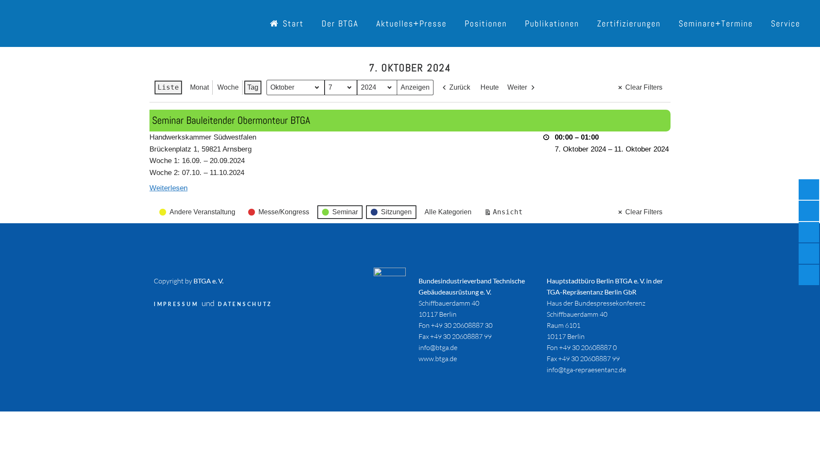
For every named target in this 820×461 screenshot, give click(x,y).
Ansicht (505, 214)
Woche (228, 87)
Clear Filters (643, 87)
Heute (489, 87)
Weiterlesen (168, 188)
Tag (252, 87)
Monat (199, 87)
